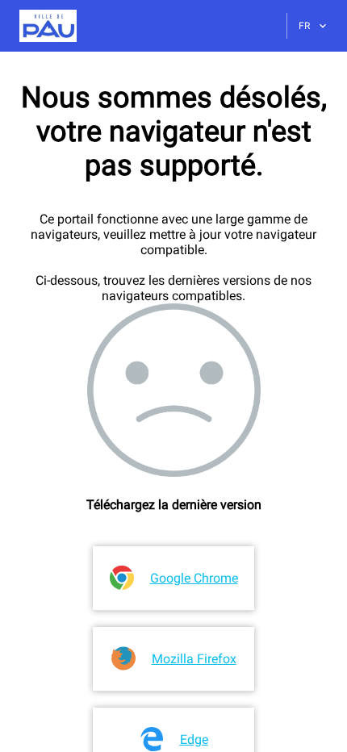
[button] (38, 26)
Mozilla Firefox (194, 658)
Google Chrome (194, 578)
